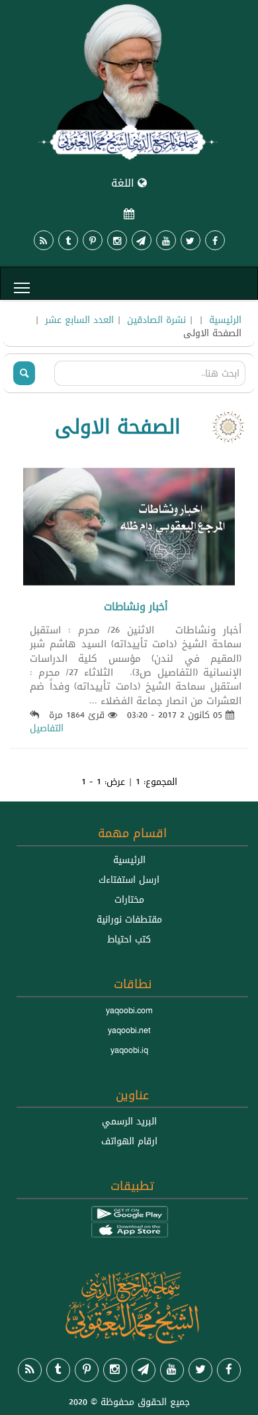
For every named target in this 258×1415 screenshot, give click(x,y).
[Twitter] (190, 240)
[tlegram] (141, 240)
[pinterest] (93, 240)
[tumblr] (68, 240)
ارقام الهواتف (129, 1141)
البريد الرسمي (129, 1121)
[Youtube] (166, 240)
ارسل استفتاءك (129, 879)
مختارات (129, 899)
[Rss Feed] (44, 240)
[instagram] (117, 240)
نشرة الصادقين (156, 319)
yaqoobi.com (129, 1010)
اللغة (124, 183)
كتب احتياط (129, 939)
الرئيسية (225, 319)
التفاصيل (47, 728)
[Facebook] (215, 240)
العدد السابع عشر (79, 319)
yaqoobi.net (129, 1030)
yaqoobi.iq (129, 1050)
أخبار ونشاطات (136, 606)
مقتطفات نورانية (129, 919)
